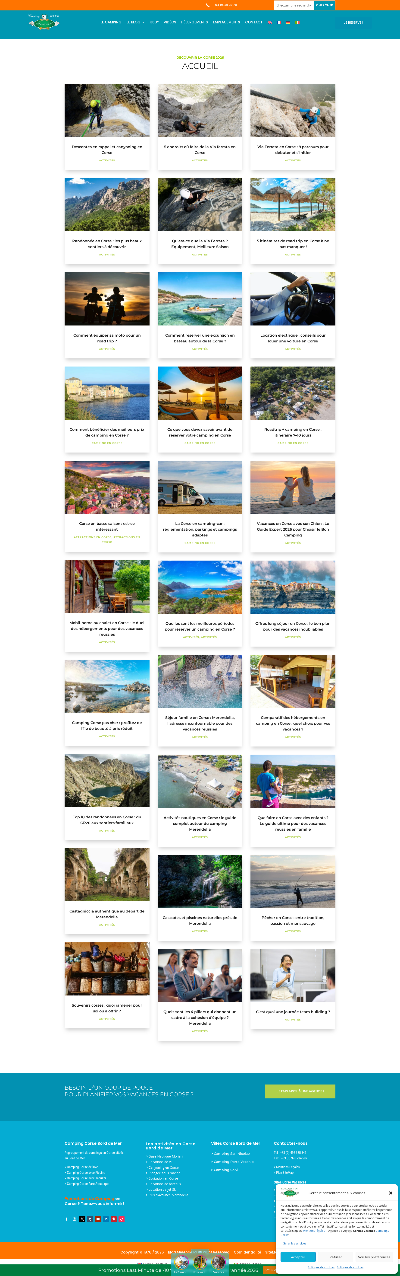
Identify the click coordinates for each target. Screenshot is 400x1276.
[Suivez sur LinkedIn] (106, 1219)
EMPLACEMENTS (226, 23)
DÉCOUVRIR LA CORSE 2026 (200, 57)
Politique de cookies (321, 1267)
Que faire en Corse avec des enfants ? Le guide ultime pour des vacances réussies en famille (293, 824)
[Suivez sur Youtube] (98, 1219)
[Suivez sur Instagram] (74, 1219)
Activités (107, 160)
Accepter (298, 1257)
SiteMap (272, 1252)
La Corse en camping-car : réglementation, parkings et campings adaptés (200, 529)
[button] (390, 1193)
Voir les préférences (374, 1257)
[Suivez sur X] (82, 1219)
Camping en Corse (107, 443)
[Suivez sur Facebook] (66, 1219)
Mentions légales (314, 1231)
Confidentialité (247, 1252)
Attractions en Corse (93, 537)
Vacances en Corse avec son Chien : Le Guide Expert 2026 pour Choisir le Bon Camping (293, 529)
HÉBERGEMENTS (194, 23)
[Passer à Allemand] (288, 23)
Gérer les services (294, 1243)
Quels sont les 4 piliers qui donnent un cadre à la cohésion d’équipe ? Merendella (200, 1018)
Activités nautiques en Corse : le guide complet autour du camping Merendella (200, 824)
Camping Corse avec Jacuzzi (86, 1178)
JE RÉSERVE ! (353, 22)
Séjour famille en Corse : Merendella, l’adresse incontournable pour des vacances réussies (200, 723)
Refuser (335, 1257)
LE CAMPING (111, 23)
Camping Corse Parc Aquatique (88, 1184)
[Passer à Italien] (297, 23)
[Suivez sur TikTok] (122, 1219)
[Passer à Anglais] (270, 23)
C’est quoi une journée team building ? (293, 1012)
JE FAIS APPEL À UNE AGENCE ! (300, 1091)
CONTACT (253, 23)
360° (154, 23)
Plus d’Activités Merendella (168, 1195)
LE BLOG (134, 23)
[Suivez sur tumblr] (90, 1219)
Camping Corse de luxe (82, 1167)
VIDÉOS (170, 23)
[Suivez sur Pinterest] (114, 1219)
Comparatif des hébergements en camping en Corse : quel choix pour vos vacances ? (293, 723)
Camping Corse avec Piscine (86, 1173)
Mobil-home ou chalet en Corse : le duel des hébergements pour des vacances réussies (106, 629)
